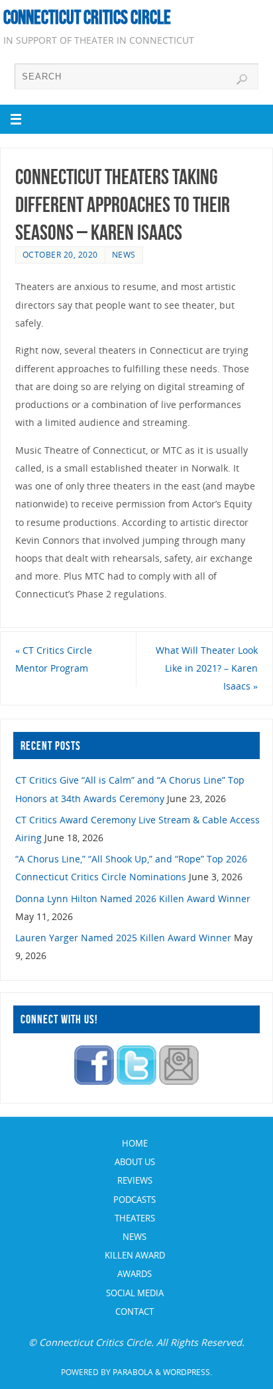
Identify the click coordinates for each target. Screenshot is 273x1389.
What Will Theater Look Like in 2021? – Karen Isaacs (207, 668)
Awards (134, 1274)
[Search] (241, 79)
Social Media (135, 1293)
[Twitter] (136, 1081)
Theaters (135, 1218)
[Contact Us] (179, 1081)
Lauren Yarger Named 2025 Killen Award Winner (123, 937)
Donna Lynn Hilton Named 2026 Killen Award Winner (132, 898)
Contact (134, 1311)
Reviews (134, 1180)
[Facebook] (94, 1081)
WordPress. (187, 1372)
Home (135, 1143)
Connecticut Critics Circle (87, 17)
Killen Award (135, 1255)
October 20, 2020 (60, 254)
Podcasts (134, 1200)
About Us (135, 1162)
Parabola (133, 1372)
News (124, 254)
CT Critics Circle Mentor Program (53, 659)
